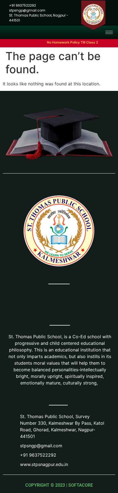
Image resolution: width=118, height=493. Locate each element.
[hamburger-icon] (109, 32)
